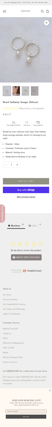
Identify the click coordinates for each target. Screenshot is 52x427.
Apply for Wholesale (11, 314)
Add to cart (26, 181)
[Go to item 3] (25, 91)
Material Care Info (10, 329)
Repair (5, 352)
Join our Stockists (10, 299)
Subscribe (26, 417)
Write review (24, 108)
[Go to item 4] (35, 91)
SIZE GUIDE (8, 348)
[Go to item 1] (7, 91)
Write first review (27, 257)
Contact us (7, 333)
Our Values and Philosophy (14, 309)
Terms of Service (10, 362)
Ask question (38, 108)
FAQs (5, 338)
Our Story (7, 295)
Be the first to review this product (26, 250)
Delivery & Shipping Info (13, 343)
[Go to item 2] (16, 91)
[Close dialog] (50, 390)
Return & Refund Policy (13, 357)
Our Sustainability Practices (14, 304)
